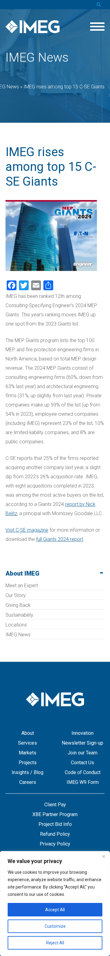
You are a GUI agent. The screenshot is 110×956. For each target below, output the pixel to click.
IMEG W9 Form (83, 782)
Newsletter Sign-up (82, 743)
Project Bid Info (55, 824)
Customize (55, 926)
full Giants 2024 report (59, 539)
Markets (27, 753)
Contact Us (82, 762)
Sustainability (19, 615)
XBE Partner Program (55, 814)
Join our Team (82, 753)
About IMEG (22, 573)
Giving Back (18, 605)
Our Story (16, 595)
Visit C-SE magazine (27, 530)
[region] (55, 903)
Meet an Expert (22, 585)
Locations (16, 625)
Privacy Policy (55, 844)
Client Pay (55, 805)
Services (27, 743)
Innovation (83, 733)
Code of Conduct (83, 772)
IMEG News (18, 635)
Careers (27, 782)
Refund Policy (55, 834)
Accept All (55, 909)
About (27, 733)
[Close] (103, 856)
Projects (28, 762)
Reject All (55, 942)
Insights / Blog (27, 772)
